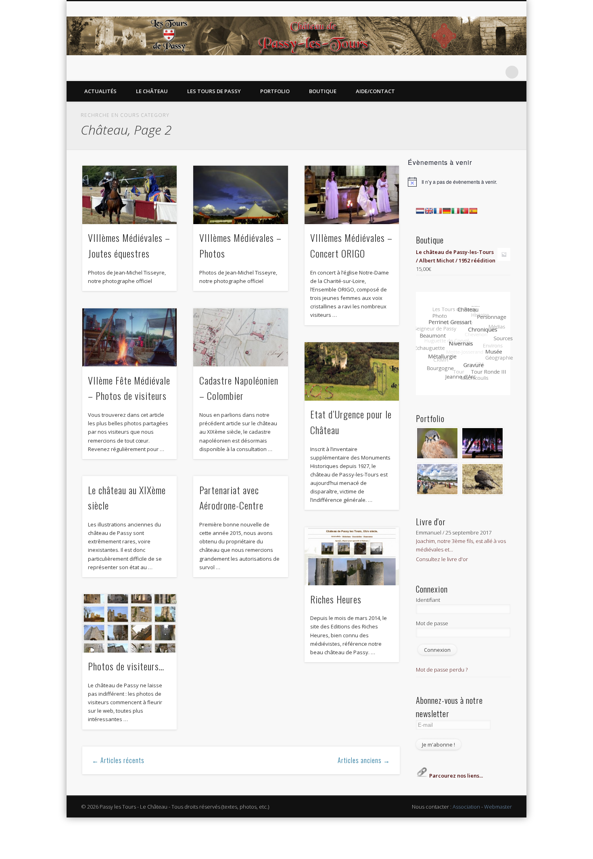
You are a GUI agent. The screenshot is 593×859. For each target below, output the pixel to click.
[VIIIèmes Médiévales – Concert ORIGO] (352, 195)
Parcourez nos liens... (455, 775)
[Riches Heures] (352, 556)
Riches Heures (335, 599)
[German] (447, 211)
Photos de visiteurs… (126, 666)
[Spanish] (473, 211)
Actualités (100, 91)
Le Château (152, 91)
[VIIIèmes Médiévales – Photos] (240, 195)
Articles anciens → (364, 760)
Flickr (478, 72)
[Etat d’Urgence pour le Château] (352, 371)
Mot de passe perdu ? (442, 669)
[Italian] (455, 211)
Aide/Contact (375, 91)
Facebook (445, 72)
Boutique (322, 91)
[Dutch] (420, 211)
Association (466, 806)
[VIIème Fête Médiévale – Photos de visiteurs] (129, 337)
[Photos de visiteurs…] (129, 623)
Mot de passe (432, 623)
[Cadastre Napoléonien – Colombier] (240, 337)
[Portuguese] (464, 211)
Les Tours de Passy (214, 91)
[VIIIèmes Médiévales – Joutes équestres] (129, 195)
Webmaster (498, 806)
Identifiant (428, 599)
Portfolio (275, 91)
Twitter (462, 72)
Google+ (495, 72)
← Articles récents (118, 760)
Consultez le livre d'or (442, 559)
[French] (438, 211)
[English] (429, 211)
